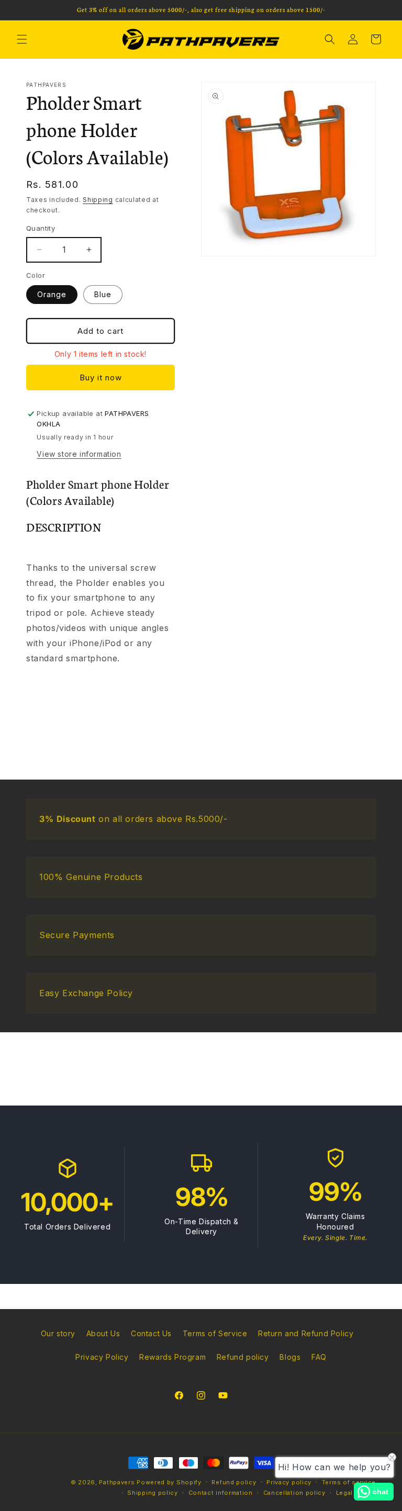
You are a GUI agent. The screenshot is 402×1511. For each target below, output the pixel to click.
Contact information (220, 1492)
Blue (102, 294)
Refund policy (243, 1356)
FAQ (319, 1356)
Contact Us (151, 1333)
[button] (22, 39)
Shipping (98, 200)
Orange (51, 294)
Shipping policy (152, 1492)
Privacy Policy (101, 1356)
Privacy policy (288, 1482)
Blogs (290, 1356)
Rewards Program (172, 1356)
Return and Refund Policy (305, 1333)
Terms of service (349, 1482)
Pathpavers (118, 1482)
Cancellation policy (294, 1492)
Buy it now (101, 377)
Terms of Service (215, 1333)
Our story (58, 1333)
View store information (79, 453)
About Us (103, 1333)
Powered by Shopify (169, 1482)
